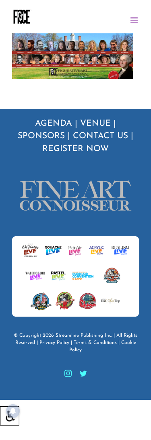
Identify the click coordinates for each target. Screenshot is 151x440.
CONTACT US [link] (100, 136)
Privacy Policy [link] (54, 342)
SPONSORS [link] (41, 136)
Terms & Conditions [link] (95, 342)
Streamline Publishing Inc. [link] (84, 335)
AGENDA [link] (53, 123)
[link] (22, 16)
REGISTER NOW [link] (75, 149)
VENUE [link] (95, 123)
